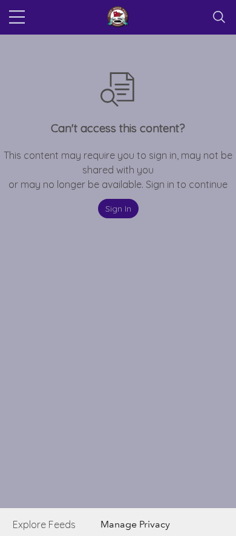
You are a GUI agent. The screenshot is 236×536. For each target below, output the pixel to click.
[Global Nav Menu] (17, 17)
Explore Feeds (44, 524)
